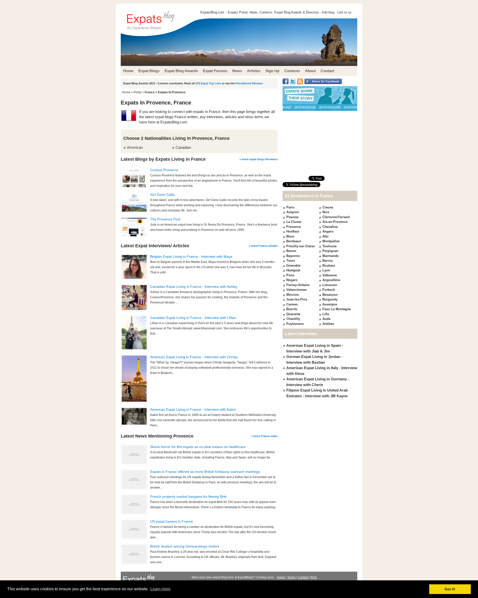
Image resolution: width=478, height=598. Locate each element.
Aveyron (292, 212)
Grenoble (293, 265)
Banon (291, 251)
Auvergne (329, 304)
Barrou (327, 260)
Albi (325, 236)
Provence (293, 227)
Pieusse (292, 217)
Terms (291, 577)
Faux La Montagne (336, 309)
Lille (325, 314)
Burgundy (330, 299)
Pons (290, 275)
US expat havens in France (171, 521)
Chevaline (330, 227)
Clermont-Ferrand (336, 217)
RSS (313, 577)
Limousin (329, 285)
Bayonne (293, 256)
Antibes (328, 324)
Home (126, 92)
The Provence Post (165, 219)
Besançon (330, 295)
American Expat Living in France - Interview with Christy (194, 357)
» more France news (264, 436)
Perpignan (330, 251)
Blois (290, 236)
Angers (327, 231)
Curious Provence (164, 170)
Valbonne (329, 275)
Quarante (293, 314)
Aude (326, 319)
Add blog (328, 12)
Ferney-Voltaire (297, 285)
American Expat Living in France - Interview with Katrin (193, 409)
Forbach (328, 290)
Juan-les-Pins (296, 299)
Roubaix (328, 265)
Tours (290, 260)
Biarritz (292, 309)
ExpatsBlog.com (212, 12)
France (150, 92)
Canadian (183, 147)
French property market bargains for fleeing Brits (188, 496)
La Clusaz (293, 222)
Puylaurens (295, 324)
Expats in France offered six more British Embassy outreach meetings (205, 472)
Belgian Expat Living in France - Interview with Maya (191, 256)
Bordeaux (293, 241)
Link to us (344, 12)
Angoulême (331, 280)
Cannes (292, 304)
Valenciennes (296, 290)
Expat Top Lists (211, 83)
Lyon (326, 270)
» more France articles (263, 245)
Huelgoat (293, 270)
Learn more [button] (160, 589)
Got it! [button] (450, 589)
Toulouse (329, 246)
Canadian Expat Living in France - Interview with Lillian (193, 318)
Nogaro (292, 280)
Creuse (327, 207)
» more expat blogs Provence (258, 159)
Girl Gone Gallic (162, 195)
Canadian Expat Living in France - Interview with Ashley (193, 287)
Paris (290, 207)
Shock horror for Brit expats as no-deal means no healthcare (197, 447)
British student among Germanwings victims (184, 546)
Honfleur (292, 231)
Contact (303, 577)
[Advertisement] (320, 143)
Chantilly (293, 319)
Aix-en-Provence (335, 222)
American (135, 147)
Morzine (292, 295)
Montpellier (331, 241)
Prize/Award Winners (249, 83)
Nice (325, 212)
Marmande (330, 256)
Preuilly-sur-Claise (300, 246)
